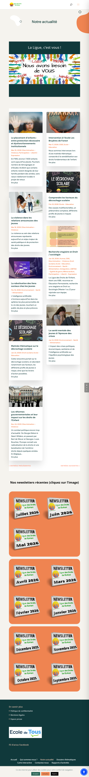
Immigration (65, 269)
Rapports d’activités (60, 762)
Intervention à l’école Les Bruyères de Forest (61, 139)
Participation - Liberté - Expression (63, 274)
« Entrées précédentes (20, 466)
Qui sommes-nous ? (28, 759)
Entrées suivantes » (70, 466)
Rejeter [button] (54, 774)
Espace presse (16, 719)
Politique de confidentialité (22, 711)
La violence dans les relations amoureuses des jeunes (24, 220)
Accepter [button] (36, 774)
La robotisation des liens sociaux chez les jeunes (23, 285)
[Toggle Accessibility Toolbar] (84, 772)
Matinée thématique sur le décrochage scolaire (24, 347)
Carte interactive (24, 762)
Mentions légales (18, 715)
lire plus (14, 182)
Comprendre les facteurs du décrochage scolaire (63, 199)
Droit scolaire (27, 353)
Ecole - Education (67, 204)
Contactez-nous (42, 762)
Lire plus (45, 774)
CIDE (61, 144)
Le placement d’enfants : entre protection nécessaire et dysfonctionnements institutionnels (25, 142)
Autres (62, 258)
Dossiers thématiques (66, 759)
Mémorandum (68, 271)
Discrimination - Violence (59, 261)
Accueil (14, 759)
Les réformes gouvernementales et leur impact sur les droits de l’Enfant (24, 416)
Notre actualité (47, 759)
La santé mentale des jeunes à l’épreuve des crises (60, 333)
